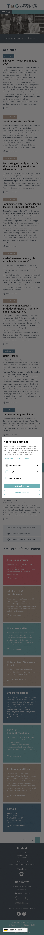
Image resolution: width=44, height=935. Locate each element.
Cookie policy (27, 458)
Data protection (8, 458)
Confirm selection (22, 492)
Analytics (12, 472)
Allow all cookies (22, 486)
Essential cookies (15, 465)
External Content (15, 478)
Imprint (18, 458)
